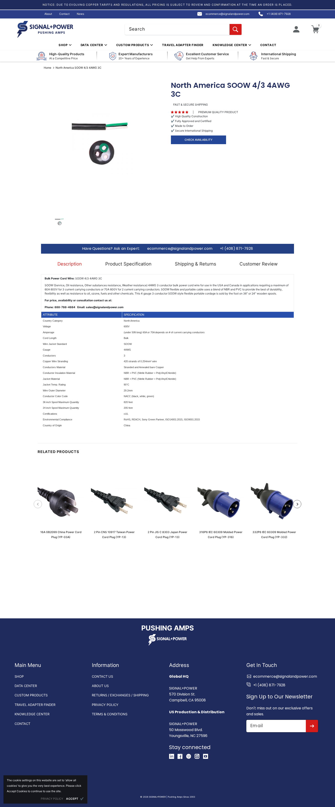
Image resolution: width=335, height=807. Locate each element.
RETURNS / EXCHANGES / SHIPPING (120, 695)
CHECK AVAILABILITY (198, 139)
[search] (235, 29)
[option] (102, 144)
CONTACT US (102, 676)
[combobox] (183, 29)
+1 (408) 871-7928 (236, 248)
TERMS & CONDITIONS (109, 714)
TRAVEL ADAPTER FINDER (35, 705)
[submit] (312, 726)
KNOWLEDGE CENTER (32, 714)
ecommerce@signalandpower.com (180, 248)
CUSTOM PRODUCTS (31, 695)
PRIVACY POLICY (105, 705)
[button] (179, 112)
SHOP (19, 676)
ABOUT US (100, 686)
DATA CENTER (26, 686)
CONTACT (22, 724)
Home (47, 67)
